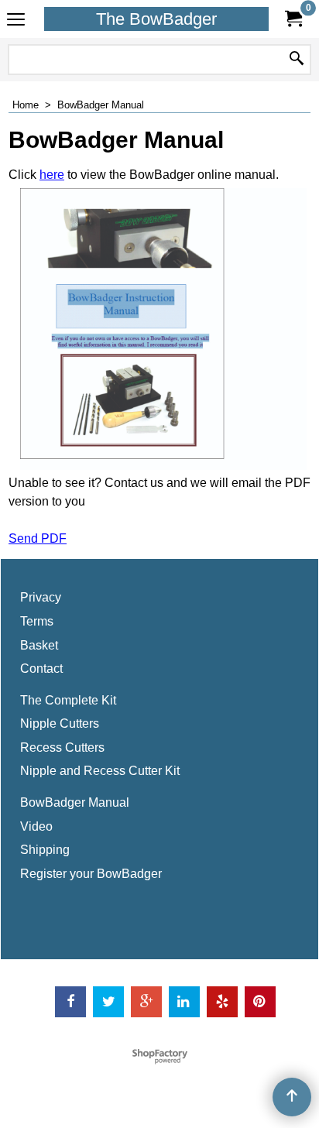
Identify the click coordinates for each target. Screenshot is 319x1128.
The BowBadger (156, 19)
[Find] (297, 59)
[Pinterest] (260, 1001)
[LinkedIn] (184, 1001)
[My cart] (292, 19)
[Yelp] (222, 1001)
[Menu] (16, 20)
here (51, 174)
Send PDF (38, 538)
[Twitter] (108, 1001)
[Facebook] (70, 1001)
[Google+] (146, 1001)
